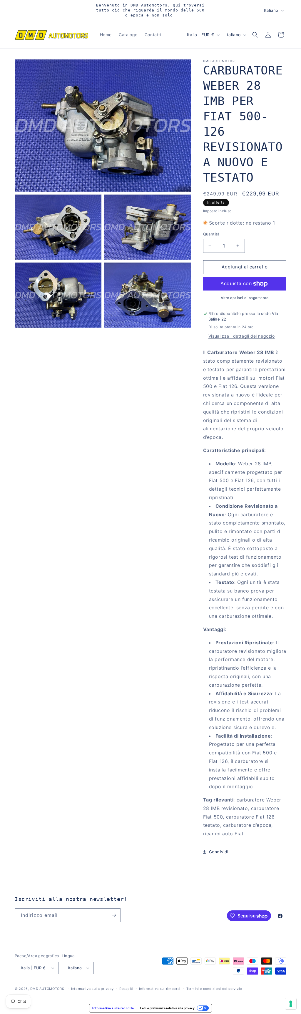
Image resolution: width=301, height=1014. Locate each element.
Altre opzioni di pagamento (244, 298)
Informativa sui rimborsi (159, 989)
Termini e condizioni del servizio (214, 989)
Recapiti (126, 989)
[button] (255, 34)
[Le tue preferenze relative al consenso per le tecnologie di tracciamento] (290, 1003)
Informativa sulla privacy (92, 989)
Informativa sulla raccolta (113, 1008)
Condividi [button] (218, 851)
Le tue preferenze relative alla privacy (167, 1008)
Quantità (211, 234)
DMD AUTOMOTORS (47, 989)
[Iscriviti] (113, 915)
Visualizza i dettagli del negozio (241, 335)
